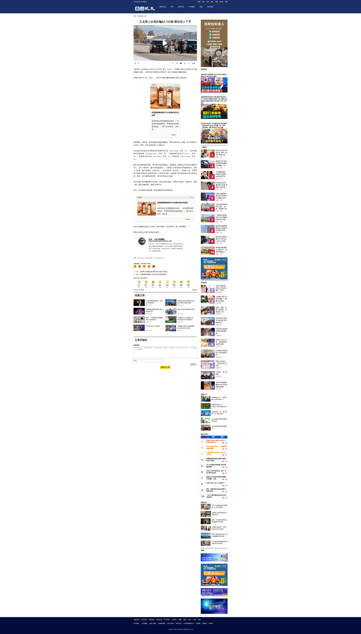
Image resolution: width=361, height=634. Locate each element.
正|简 (193, 63)
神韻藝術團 (161, 623)
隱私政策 (159, 619)
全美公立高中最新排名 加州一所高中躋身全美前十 (221, 153)
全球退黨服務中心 (189, 623)
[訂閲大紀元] (214, 561)
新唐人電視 (152, 623)
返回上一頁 (165, 367)
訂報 (203, 1)
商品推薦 (210, 7)
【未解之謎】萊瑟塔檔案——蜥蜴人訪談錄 (221, 299)
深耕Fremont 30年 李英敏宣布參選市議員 (221, 342)
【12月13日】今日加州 (153, 326)
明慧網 (198, 623)
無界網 (211, 623)
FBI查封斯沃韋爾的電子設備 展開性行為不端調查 (221, 185)
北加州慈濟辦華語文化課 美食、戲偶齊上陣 (221, 207)
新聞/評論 (162, 7)
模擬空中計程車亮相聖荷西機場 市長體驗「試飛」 (221, 163)
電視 (199, 1)
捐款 (212, 1)
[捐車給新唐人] (214, 66)
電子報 (221, 1)
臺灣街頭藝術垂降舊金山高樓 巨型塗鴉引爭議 (221, 228)
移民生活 (181, 7)
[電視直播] (214, 613)
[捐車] (214, 279)
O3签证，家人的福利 (221, 373)
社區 (171, 7)
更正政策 (144, 619)
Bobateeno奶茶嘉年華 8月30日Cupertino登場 (221, 239)
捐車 (208, 1)
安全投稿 (166, 619)
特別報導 (140, 16)
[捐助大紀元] (214, 596)
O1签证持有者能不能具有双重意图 (221, 331)
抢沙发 (194, 290)
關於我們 (136, 619)
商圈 (216, 1)
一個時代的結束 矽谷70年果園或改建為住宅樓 (221, 217)
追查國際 (144, 623)
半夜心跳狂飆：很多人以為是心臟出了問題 (221, 288)
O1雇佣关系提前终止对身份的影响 (221, 353)
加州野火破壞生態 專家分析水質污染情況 (153, 271)
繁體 (226, 1)
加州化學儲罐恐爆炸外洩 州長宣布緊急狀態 (221, 385)
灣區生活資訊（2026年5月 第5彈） (221, 364)
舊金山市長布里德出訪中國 (185, 309)
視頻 (201, 7)
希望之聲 (178, 623)
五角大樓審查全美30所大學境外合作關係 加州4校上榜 (221, 196)
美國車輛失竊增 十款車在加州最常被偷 (153, 274)
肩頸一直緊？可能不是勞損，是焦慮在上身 (221, 310)
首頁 (134, 16)
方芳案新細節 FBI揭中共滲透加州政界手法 (221, 174)
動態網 (204, 623)
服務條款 (151, 619)
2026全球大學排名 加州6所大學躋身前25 (221, 320)
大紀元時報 (170, 623)
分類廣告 (192, 7)
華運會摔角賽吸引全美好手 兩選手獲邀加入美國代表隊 (221, 250)
